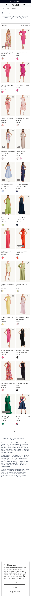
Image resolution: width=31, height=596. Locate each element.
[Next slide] (28, 1)
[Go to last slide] (2, 1)
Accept (15, 583)
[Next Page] (19, 432)
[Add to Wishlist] (13, 31)
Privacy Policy (22, 578)
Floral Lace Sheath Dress (22, 85)
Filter (5, 25)
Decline (15, 587)
